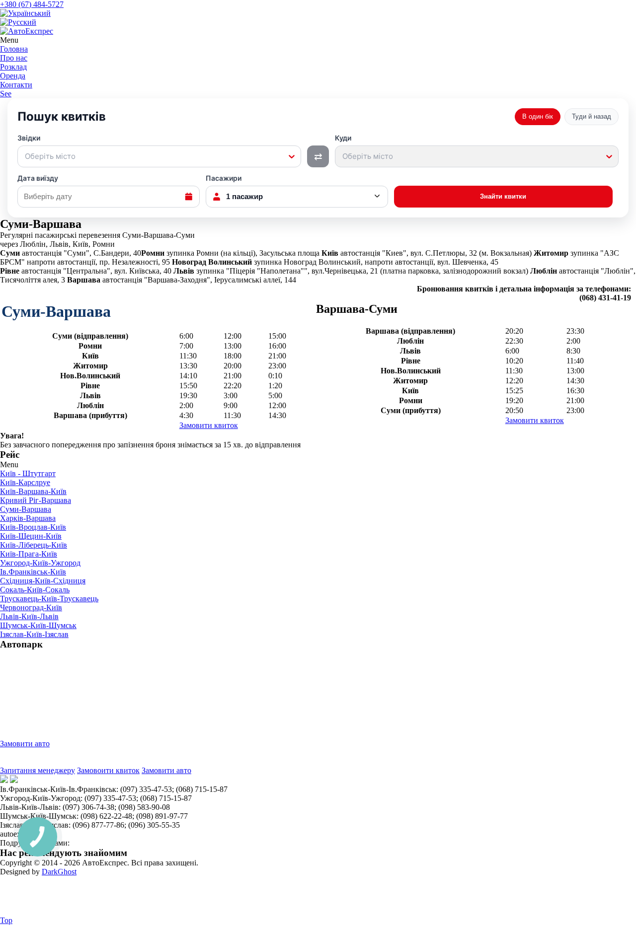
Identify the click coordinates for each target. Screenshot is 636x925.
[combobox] (26, 156)
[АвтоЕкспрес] (26, 31)
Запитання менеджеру (37, 770)
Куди (364, 147)
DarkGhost (59, 871)
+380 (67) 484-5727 (32, 4)
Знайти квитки (503, 196)
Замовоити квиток (108, 770)
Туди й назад (591, 116)
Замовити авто (25, 743)
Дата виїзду (37, 178)
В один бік (537, 116)
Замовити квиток (208, 425)
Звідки (46, 147)
